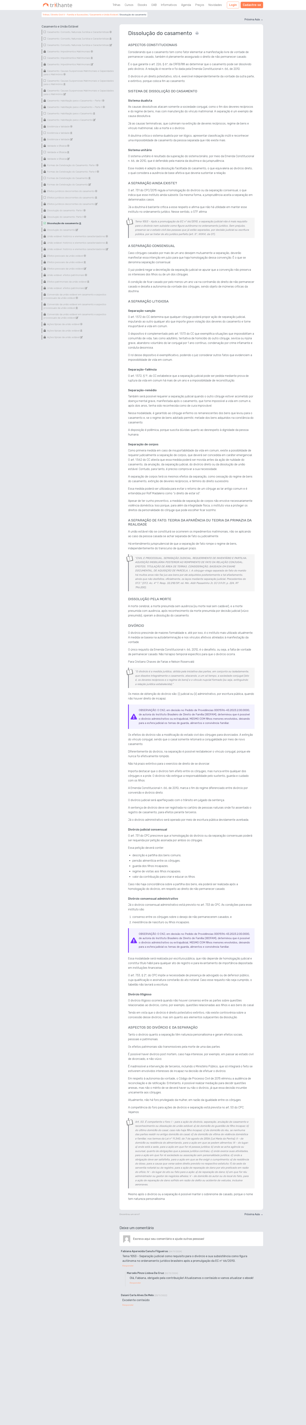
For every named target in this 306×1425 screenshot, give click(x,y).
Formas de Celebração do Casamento (67, 178)
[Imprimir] (197, 33)
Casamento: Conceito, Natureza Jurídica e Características (78, 32)
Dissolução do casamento (63, 223)
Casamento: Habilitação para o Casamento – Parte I (74, 100)
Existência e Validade (58, 126)
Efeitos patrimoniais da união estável (67, 281)
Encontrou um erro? (130, 1214)
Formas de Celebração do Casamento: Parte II (72, 171)
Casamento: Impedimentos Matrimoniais (69, 51)
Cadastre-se (252, 5)
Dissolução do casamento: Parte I (65, 210)
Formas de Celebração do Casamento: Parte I (71, 165)
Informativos (169, 5)
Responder (128, 1265)
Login (233, 5)
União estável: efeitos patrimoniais (66, 275)
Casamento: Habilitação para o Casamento (70, 113)
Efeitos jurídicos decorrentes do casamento (71, 191)
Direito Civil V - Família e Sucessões (69, 14)
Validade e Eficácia (57, 145)
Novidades (215, 5)
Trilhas (116, 5)
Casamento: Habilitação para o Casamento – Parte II (75, 107)
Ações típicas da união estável (63, 324)
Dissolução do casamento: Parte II (65, 217)
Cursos (129, 5)
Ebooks (142, 5)
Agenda (186, 5)
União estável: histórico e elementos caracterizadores (76, 236)
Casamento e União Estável (104, 14)
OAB (154, 5)
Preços (199, 5)
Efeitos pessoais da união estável (65, 255)
